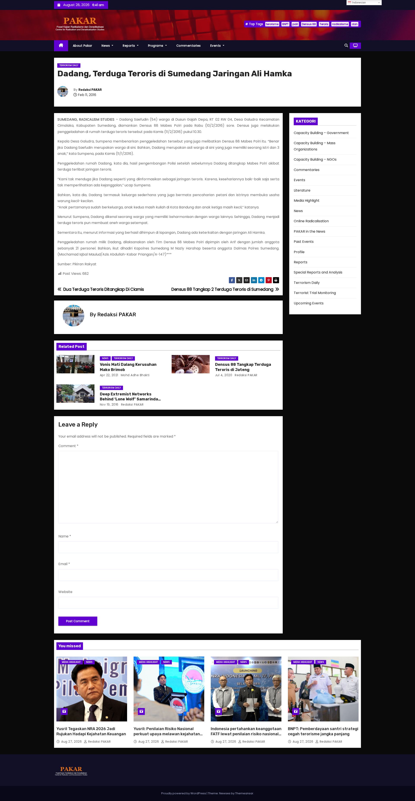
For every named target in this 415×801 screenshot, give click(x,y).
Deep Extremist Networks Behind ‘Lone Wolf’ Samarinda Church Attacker (129, 399)
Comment (68, 445)
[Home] (61, 45)
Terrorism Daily (68, 65)
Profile (299, 251)
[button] (346, 45)
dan (355, 24)
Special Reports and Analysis (318, 272)
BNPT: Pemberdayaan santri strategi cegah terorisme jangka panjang (323, 731)
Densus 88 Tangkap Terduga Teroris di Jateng (243, 367)
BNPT (285, 24)
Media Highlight (306, 200)
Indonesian (358, 2)
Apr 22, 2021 (109, 375)
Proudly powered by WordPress (184, 793)
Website (65, 591)
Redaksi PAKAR (90, 90)
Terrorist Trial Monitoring (315, 292)
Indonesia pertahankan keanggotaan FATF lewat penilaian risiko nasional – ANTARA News (246, 734)
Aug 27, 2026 (72, 741)
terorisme (272, 24)
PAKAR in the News (309, 231)
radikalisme (340, 24)
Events (216, 45)
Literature (302, 190)
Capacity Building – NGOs (315, 159)
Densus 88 (309, 24)
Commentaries (188, 45)
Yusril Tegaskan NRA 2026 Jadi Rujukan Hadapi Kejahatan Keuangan (91, 731)
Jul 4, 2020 (223, 375)
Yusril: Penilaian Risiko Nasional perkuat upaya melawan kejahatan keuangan (167, 734)
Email (64, 563)
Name (64, 536)
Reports (129, 45)
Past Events (304, 241)
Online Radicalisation (311, 221)
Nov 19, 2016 (109, 404)
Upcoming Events (309, 303)
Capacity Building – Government (321, 132)
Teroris (324, 24)
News (106, 45)
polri (295, 24)
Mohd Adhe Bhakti (135, 375)
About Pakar (82, 45)
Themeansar (244, 793)
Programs (156, 45)
